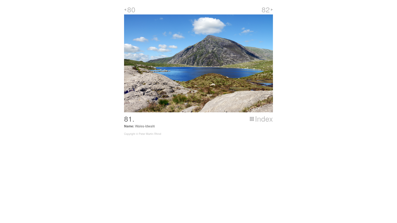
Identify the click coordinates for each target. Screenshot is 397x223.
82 (266, 9)
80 (131, 9)
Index (264, 118)
